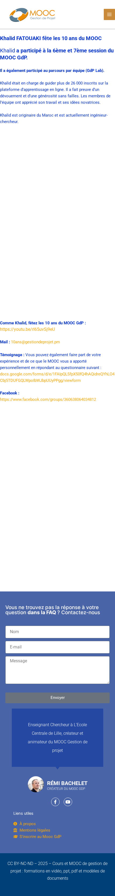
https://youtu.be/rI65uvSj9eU (27, 329)
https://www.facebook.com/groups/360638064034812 (48, 399)
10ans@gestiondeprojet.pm (35, 342)
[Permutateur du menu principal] (109, 14)
